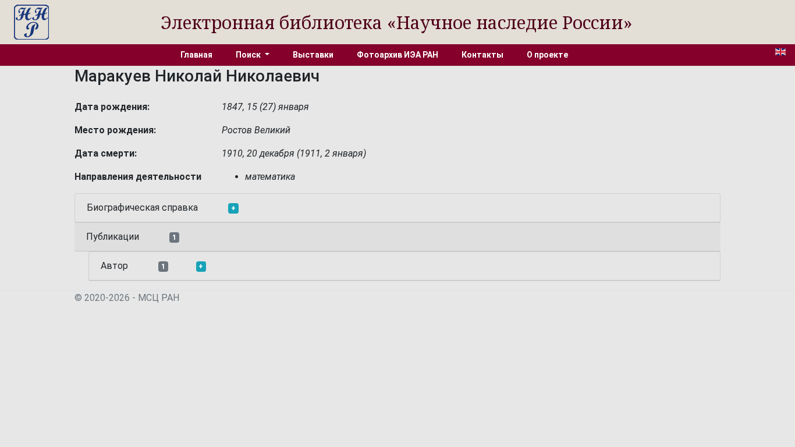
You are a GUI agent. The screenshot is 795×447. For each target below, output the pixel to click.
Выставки (313, 54)
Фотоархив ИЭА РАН (397, 54)
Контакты (482, 54)
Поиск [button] (249, 54)
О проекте (547, 54)
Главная (196, 54)
